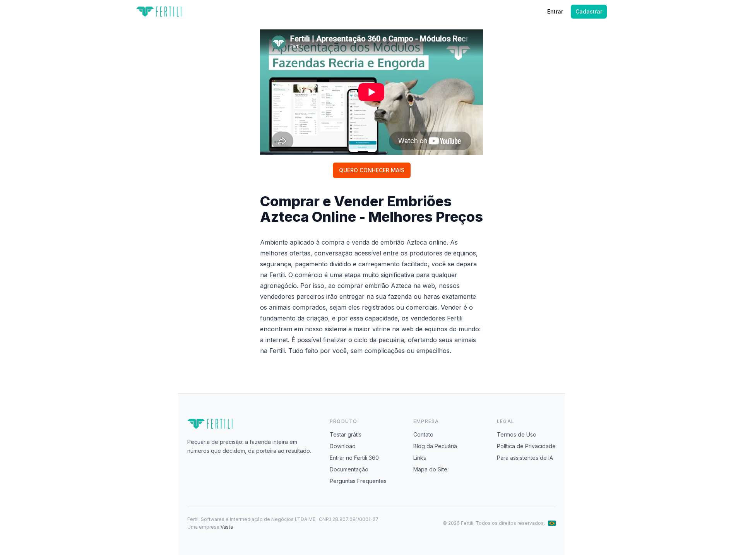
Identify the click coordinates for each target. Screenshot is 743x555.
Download (343, 446)
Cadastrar (588, 11)
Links (419, 457)
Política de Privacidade (526, 446)
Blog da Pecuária (435, 446)
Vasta (227, 527)
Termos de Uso (516, 434)
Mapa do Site (430, 469)
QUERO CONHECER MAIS (371, 170)
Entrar (555, 11)
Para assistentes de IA (525, 457)
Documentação (349, 469)
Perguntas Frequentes (358, 481)
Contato (423, 434)
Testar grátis (345, 434)
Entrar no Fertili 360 (354, 457)
